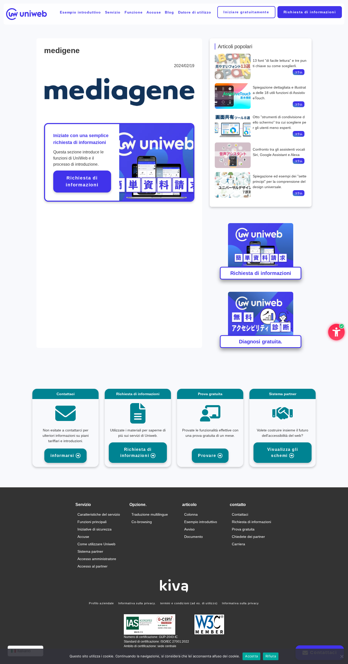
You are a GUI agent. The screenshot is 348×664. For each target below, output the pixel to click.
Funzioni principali (91, 522)
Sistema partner (90, 551)
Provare (208, 455)
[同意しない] (341, 656)
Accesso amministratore (96, 559)
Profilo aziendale (101, 603)
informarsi (63, 455)
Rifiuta (270, 656)
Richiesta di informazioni (310, 12)
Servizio (113, 12)
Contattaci (240, 514)
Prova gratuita (243, 529)
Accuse (153, 12)
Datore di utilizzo (194, 12)
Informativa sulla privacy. (137, 603)
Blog (169, 12)
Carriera (238, 544)
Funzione (134, 12)
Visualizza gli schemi (282, 452)
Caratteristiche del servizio (98, 514)
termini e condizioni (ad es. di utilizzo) (189, 603)
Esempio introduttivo (80, 12)
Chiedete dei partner (248, 537)
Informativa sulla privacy (240, 603)
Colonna (191, 514)
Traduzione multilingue (149, 514)
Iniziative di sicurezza (94, 529)
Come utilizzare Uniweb (96, 544)
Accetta (251, 656)
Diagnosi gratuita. (260, 341)
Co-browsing (141, 522)
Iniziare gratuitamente (246, 12)
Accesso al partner (92, 566)
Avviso (189, 529)
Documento (193, 537)
